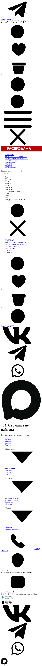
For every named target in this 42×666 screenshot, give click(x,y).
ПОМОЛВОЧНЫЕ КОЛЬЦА (16, 159)
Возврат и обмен (11, 500)
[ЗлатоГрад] (13, 22)
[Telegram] (17, 17)
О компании (10, 468)
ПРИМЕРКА (10, 163)
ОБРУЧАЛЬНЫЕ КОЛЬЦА (16, 157)
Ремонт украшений (12, 529)
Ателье (8, 443)
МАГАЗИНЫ (10, 167)
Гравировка (9, 527)
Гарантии (9, 502)
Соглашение (10, 504)
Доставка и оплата (12, 498)
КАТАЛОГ (9, 155)
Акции (8, 441)
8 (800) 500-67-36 (7, 19)
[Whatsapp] (17, 379)
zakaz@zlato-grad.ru (8, 592)
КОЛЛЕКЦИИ (11, 161)
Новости (8, 470)
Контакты (9, 472)
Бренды (8, 445)
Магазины (9, 475)
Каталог (8, 439)
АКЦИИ (8, 165)
